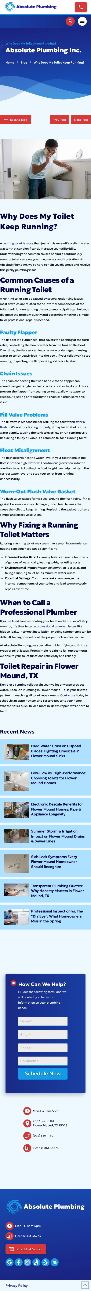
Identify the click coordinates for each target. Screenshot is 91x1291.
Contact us (68, 695)
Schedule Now (43, 1073)
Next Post (81, 120)
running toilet (12, 243)
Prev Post (59, 120)
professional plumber (51, 626)
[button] (70, 21)
